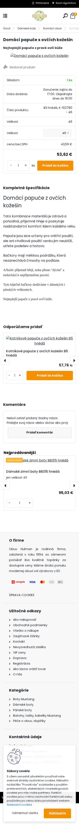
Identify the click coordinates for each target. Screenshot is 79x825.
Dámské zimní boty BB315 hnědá (33, 471)
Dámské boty (27, 28)
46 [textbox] (64, 133)
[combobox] (57, 133)
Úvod (6, 28)
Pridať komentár (39, 432)
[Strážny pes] (39, 68)
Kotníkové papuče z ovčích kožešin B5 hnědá (37, 353)
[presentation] (5, 360)
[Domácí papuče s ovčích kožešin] (39, 55)
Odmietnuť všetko (25, 813)
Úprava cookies (21, 595)
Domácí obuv (52, 28)
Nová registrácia (66, 3)
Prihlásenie (42, 3)
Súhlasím (57, 813)
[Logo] (39, 16)
